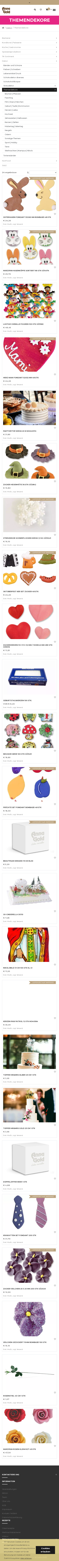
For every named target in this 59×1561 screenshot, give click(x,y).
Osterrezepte (8, 1528)
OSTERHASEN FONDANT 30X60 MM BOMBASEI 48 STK (27, 217)
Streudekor (8, 86)
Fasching (9, 98)
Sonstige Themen (13, 138)
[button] (32, 1558)
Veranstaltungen (9, 1489)
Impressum (7, 1509)
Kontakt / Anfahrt (9, 1513)
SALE (4, 165)
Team (4, 1497)
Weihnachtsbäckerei (11, 1532)
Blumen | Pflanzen (13, 94)
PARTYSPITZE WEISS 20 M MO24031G (19, 431)
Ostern (8, 134)
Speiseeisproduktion (11, 52)
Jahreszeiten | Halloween (16, 118)
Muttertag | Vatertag (14, 126)
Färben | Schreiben (11, 69)
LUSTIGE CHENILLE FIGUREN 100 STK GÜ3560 (23, 324)
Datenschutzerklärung (12, 1517)
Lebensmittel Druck (12, 73)
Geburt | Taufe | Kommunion (17, 106)
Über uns (6, 1501)
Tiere (7, 146)
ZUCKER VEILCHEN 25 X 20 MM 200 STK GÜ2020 (24, 1289)
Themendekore (10, 90)
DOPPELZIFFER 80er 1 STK (15, 1182)
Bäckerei (6, 38)
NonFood (6, 161)
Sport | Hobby (11, 142)
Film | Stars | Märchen (14, 102)
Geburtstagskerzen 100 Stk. (17, 701)
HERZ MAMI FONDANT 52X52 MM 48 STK (21, 378)
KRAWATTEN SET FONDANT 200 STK (19, 1235)
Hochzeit (9, 114)
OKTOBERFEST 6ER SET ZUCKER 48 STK (21, 592)
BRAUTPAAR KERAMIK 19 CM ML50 (18, 861)
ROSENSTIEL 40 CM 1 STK (14, 1396)
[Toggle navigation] (29, 2)
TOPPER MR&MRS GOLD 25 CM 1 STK (19, 1128)
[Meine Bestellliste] (41, 9)
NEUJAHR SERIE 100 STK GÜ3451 (17, 754)
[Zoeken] (35, 10)
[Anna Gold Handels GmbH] (6, 10)
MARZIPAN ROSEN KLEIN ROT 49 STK (19, 1449)
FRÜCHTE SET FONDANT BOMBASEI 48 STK (22, 807)
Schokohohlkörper (11, 81)
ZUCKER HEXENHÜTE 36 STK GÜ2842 (19, 485)
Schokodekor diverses (13, 77)
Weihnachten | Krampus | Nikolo (19, 150)
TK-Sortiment (8, 56)
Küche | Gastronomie (11, 47)
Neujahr (8, 130)
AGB (4, 1505)
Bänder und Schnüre (12, 65)
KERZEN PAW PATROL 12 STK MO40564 (20, 1021)
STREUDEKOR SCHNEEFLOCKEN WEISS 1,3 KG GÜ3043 (27, 538)
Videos (5, 1536)
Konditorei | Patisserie (11, 42)
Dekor (9, 28)
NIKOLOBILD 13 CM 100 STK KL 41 (17, 968)
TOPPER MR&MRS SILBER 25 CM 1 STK (19, 1075)
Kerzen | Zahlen (12, 122)
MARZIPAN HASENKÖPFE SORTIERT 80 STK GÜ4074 (26, 271)
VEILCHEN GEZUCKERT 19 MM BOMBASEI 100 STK (25, 1342)
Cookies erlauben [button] (45, 1550)
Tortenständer (9, 155)
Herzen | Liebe (11, 110)
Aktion (5, 1493)
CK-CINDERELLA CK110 (13, 914)
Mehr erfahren (26, 1558)
